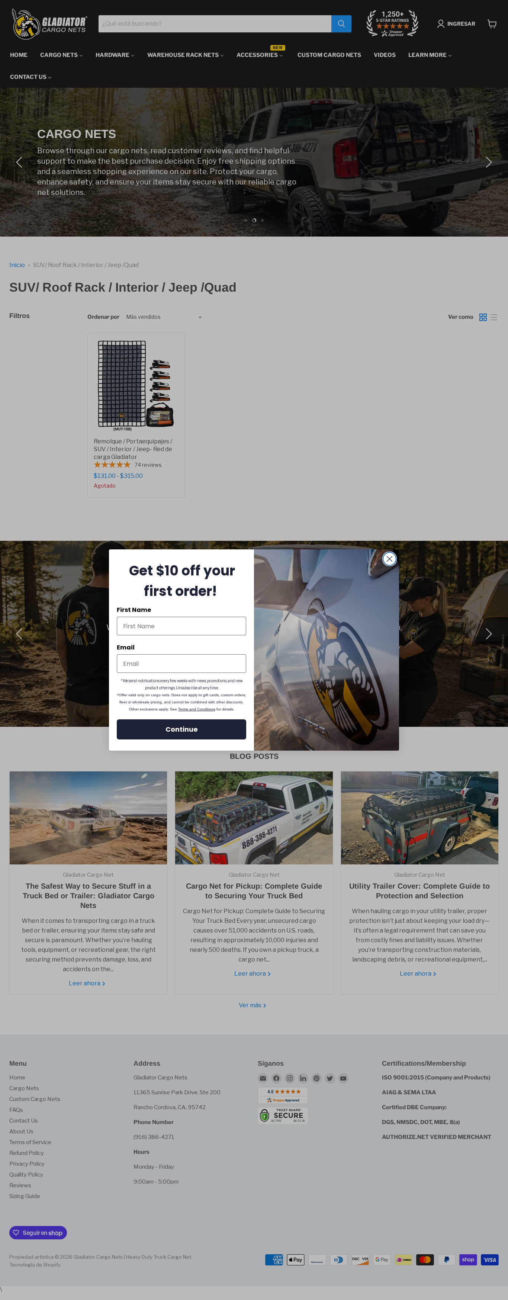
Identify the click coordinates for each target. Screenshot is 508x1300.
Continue (181, 729)
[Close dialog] (389, 558)
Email (126, 647)
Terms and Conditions (196, 709)
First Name (134, 610)
